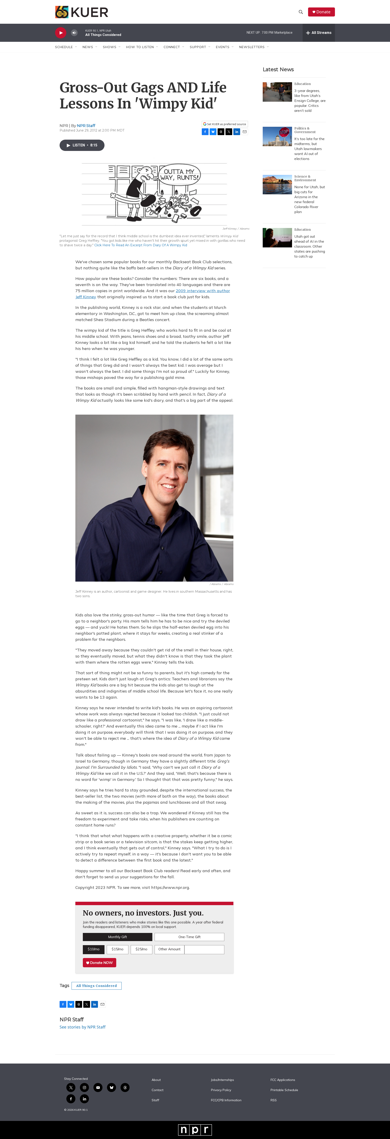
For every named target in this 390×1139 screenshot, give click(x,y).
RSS (274, 1100)
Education (302, 84)
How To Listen (140, 47)
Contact (157, 1090)
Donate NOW (101, 962)
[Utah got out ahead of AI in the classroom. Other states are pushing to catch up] (277, 237)
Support (198, 47)
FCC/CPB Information (226, 1100)
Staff (155, 1100)
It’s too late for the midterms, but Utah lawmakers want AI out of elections (309, 148)
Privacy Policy (221, 1090)
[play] (60, 32)
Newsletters (252, 47)
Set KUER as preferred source (226, 124)
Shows (109, 47)
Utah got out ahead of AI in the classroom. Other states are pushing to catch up (309, 246)
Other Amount (169, 949)
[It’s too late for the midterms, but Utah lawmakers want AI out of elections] (277, 136)
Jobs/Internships (222, 1080)
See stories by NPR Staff (82, 1027)
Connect (172, 47)
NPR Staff (86, 125)
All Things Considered (96, 986)
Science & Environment (305, 178)
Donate (323, 11)
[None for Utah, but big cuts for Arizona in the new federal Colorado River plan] (277, 184)
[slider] (81, 32)
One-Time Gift (190, 937)
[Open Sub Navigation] (76, 47)
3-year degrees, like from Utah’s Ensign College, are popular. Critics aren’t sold (310, 100)
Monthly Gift (117, 937)
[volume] (74, 33)
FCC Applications (283, 1080)
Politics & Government (305, 130)
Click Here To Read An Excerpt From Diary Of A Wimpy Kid (140, 245)
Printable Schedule (284, 1090)
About (156, 1080)
